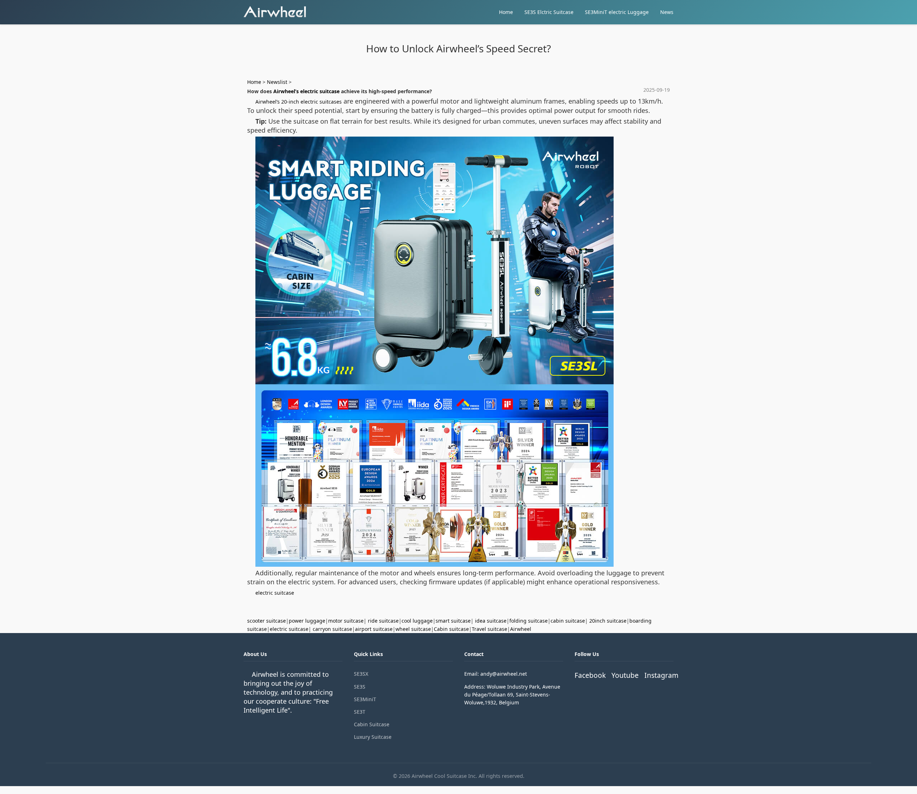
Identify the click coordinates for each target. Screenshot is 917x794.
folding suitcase (528, 620)
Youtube (625, 675)
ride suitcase (383, 620)
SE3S (359, 686)
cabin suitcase (568, 620)
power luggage (307, 620)
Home (506, 12)
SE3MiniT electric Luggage (617, 12)
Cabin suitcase (451, 629)
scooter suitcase (266, 620)
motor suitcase (346, 620)
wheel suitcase (413, 629)
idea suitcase (490, 620)
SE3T (359, 711)
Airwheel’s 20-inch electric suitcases (298, 101)
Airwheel (520, 629)
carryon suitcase (332, 629)
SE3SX (361, 673)
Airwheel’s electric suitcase (306, 91)
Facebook (590, 675)
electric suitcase (274, 592)
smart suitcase (453, 620)
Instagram (661, 675)
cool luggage (417, 620)
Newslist (277, 82)
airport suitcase (374, 629)
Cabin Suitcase (371, 724)
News (666, 12)
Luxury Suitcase (373, 736)
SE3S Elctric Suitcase (548, 12)
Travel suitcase (489, 629)
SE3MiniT (365, 699)
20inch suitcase (607, 620)
